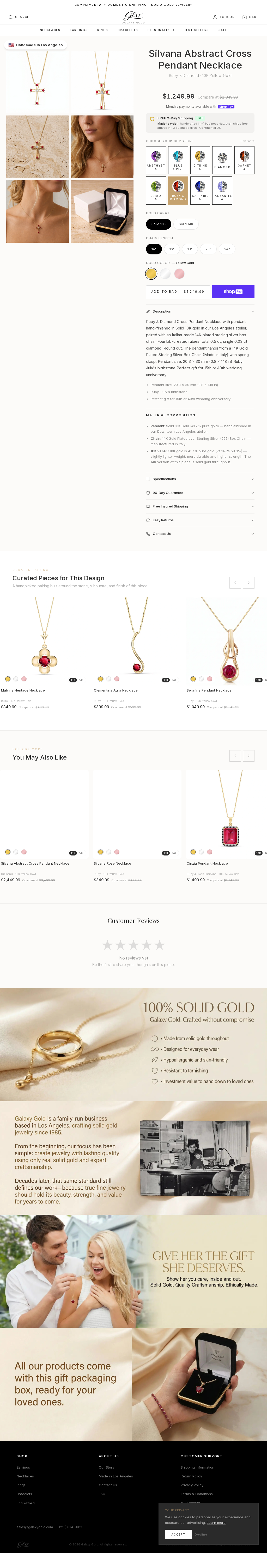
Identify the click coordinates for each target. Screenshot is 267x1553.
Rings (102, 30)
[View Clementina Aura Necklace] (137, 641)
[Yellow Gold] (151, 273)
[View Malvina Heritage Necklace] (44, 641)
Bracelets (128, 30)
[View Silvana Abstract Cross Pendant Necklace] (44, 814)
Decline (201, 1534)
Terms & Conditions (197, 1494)
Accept (178, 1534)
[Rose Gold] (179, 273)
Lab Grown (26, 1503)
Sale (223, 30)
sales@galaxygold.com (35, 1527)
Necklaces (50, 30)
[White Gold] (165, 273)
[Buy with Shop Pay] (233, 291)
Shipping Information (197, 1467)
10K (73, 680)
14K (81, 680)
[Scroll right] (248, 583)
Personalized (161, 30)
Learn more (216, 1522)
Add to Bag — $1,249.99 (178, 292)
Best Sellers (196, 30)
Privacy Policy (192, 1485)
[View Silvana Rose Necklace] (137, 814)
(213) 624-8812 (70, 1527)
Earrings (79, 30)
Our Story (106, 1467)
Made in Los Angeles (116, 1476)
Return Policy (191, 1476)
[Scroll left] (235, 583)
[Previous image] (6, 641)
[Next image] (82, 641)
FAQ (102, 1494)
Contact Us (108, 1485)
